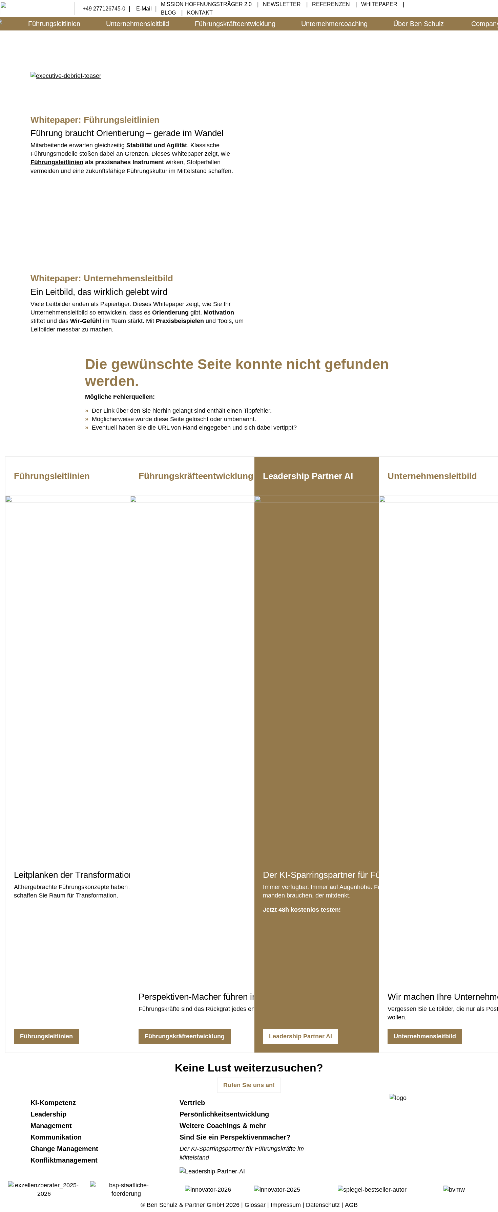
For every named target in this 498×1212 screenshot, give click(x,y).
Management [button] (52, 1125)
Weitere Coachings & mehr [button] (224, 1125)
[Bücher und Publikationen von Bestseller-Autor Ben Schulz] (372, 1189)
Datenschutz (323, 1205)
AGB (351, 1205)
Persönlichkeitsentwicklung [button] (225, 1114)
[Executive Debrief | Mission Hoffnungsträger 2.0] (65, 75)
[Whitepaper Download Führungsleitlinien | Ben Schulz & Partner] (361, 154)
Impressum (286, 1205)
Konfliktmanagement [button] (65, 1160)
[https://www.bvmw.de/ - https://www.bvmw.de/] (454, 1189)
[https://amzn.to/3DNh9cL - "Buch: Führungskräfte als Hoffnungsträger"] (81, 208)
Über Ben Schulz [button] (418, 23)
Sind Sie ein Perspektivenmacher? (235, 1137)
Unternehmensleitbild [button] (137, 23)
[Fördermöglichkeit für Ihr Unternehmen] (126, 1189)
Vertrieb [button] (193, 1102)
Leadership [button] (49, 1114)
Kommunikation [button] (57, 1137)
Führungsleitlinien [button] (54, 23)
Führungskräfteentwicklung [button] (235, 23)
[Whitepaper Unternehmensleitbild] (361, 313)
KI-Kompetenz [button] (54, 1102)
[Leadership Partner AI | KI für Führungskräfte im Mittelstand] (212, 1171)
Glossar (255, 1205)
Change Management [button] (65, 1148)
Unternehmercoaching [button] (334, 23)
